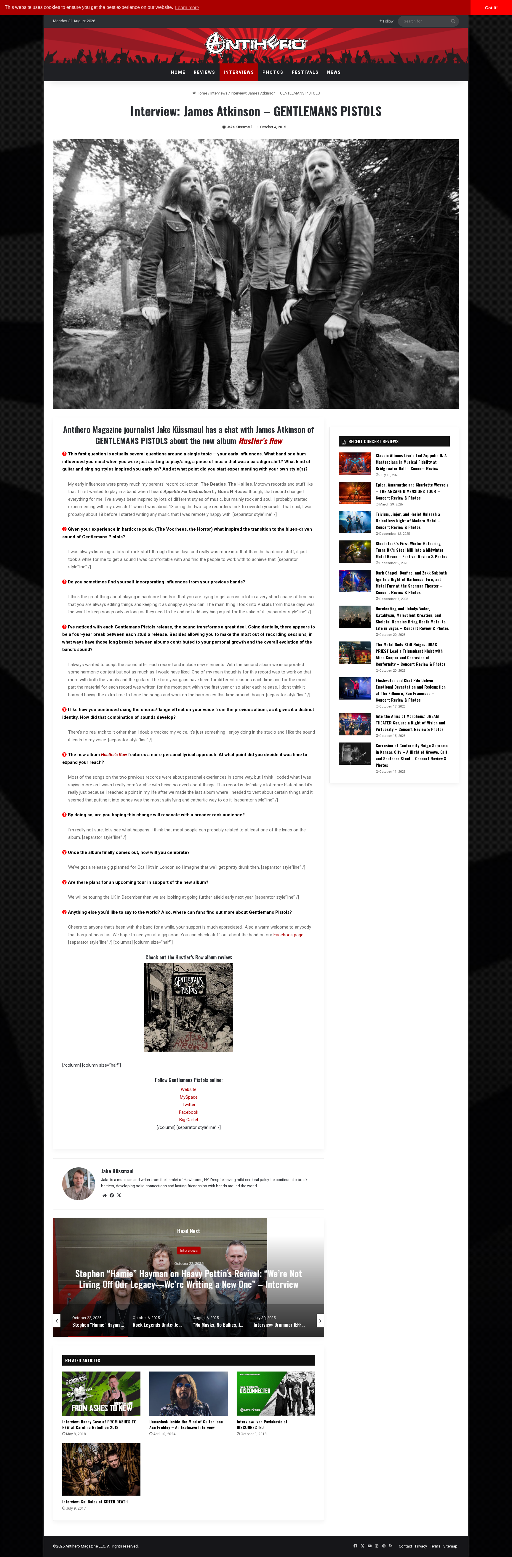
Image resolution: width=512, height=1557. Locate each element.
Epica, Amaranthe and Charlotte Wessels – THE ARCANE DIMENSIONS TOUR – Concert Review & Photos (412, 491)
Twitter (189, 1104)
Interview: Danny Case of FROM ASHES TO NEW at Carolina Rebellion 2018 (99, 1424)
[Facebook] (111, 1195)
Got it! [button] (491, 7)
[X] (118, 1195)
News (334, 72)
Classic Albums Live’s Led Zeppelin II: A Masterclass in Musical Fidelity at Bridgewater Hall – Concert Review (411, 461)
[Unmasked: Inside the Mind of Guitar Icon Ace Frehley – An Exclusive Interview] (188, 1394)
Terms (435, 1546)
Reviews (204, 72)
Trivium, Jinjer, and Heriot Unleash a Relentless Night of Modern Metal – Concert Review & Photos (408, 520)
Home (178, 72)
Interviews (239, 72)
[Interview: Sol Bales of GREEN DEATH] (101, 1469)
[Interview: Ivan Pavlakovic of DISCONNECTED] (276, 1394)
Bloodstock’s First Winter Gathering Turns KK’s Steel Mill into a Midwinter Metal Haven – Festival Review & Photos (411, 549)
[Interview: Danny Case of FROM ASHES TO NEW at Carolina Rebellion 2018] (101, 1394)
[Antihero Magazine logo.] (256, 45)
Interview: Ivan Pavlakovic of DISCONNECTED (262, 1424)
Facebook (188, 1112)
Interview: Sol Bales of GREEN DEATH (95, 1501)
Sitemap (450, 1546)
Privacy (421, 1546)
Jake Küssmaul (239, 127)
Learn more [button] (187, 7)
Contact (405, 1546)
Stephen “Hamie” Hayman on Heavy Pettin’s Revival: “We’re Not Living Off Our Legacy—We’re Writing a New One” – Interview (189, 1278)
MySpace (189, 1097)
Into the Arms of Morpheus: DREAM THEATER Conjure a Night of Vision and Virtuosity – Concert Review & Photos (410, 722)
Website (188, 1089)
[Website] (104, 1195)
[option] (188, 1277)
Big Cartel (188, 1119)
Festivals (305, 72)
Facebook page (288, 934)
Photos (273, 72)
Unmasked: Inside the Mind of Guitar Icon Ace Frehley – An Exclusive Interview (186, 1424)
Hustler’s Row (260, 441)
